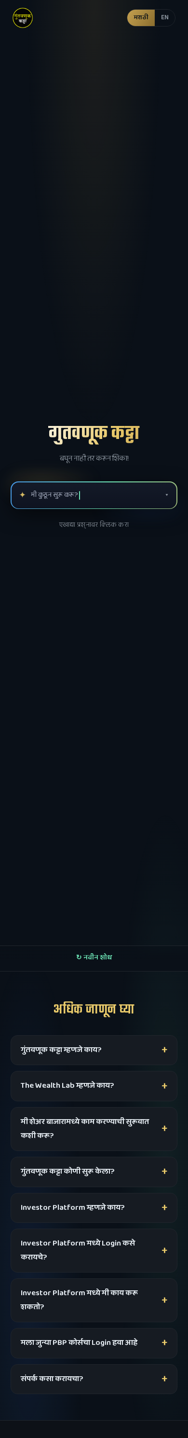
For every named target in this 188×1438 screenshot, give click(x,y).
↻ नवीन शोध (94, 957)
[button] (151, 17)
